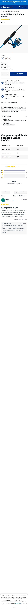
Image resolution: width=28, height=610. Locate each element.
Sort (14, 196)
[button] (6, 20)
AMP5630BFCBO (6, 149)
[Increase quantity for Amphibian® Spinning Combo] (7, 74)
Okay (14, 607)
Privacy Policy (18, 603)
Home (2, 11)
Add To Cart (18, 73)
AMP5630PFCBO (6, 157)
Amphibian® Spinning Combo (12, 11)
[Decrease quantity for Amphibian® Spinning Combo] (2, 74)
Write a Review (22, 192)
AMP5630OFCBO (7, 153)
